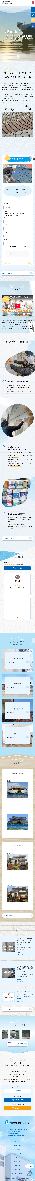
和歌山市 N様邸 (18, 845)
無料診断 (23, 213)
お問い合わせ (17, 1169)
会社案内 (17, 1165)
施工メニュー (17, 1153)
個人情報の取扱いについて (16, 246)
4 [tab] (21, 139)
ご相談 (6, 213)
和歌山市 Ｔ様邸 (17, 773)
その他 (18, 215)
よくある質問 (17, 1161)
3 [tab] (19, 139)
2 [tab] (16, 139)
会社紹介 (17, 1149)
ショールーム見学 (9, 215)
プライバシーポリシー (17, 1173)
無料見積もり (14, 213)
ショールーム (17, 1145)
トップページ (17, 1141)
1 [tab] (14, 139)
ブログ (17, 1157)
